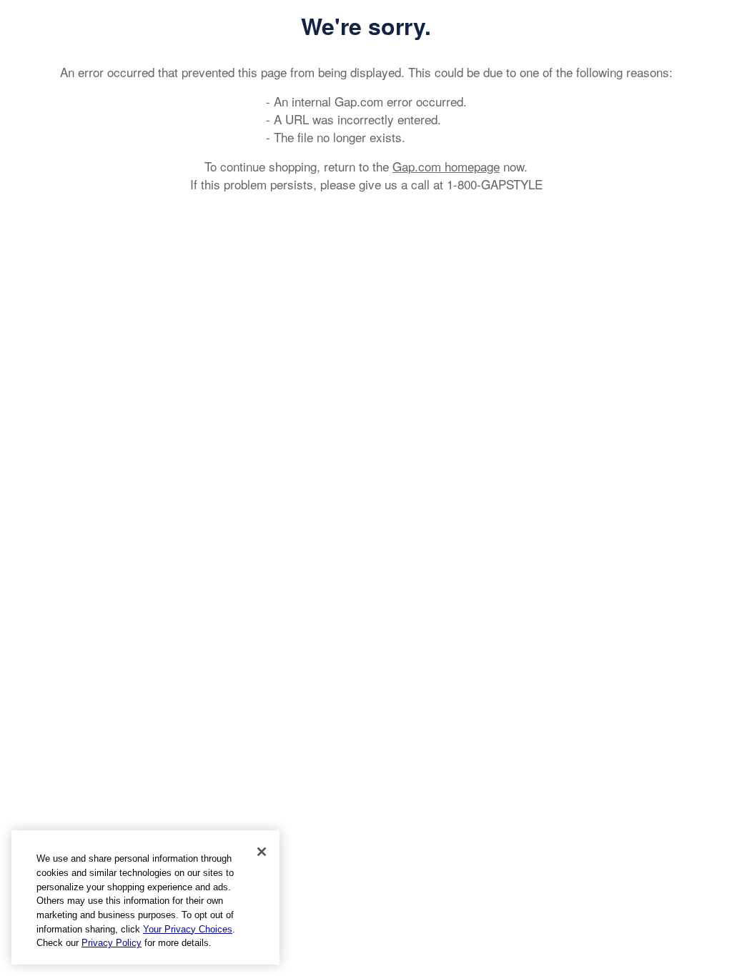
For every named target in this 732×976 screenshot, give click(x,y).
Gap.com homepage (446, 166)
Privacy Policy (111, 942)
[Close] (261, 851)
